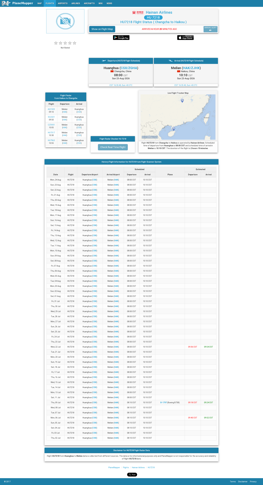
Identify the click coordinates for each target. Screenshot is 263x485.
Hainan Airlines (159, 12)
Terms (234, 481)
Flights (126, 467)
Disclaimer (244, 481)
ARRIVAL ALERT (210, 28)
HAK (64, 112)
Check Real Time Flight (112, 147)
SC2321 (51, 117)
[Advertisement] (153, 49)
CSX (79, 112)
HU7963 (51, 140)
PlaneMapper (114, 467)
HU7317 (51, 132)
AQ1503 (51, 109)
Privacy (254, 481)
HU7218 (151, 467)
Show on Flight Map (102, 29)
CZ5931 (51, 125)
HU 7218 (153, 17)
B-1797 (163, 402)
